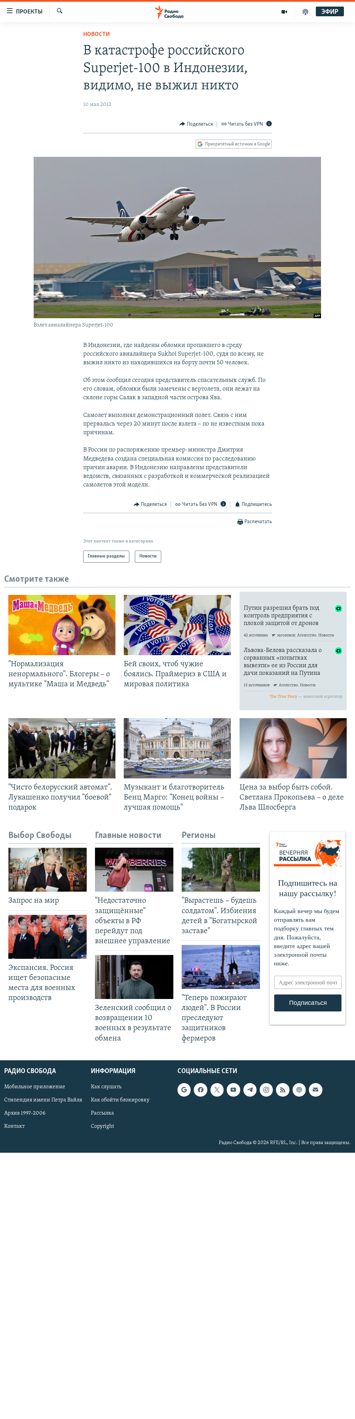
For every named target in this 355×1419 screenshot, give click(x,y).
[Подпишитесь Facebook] (200, 1089)
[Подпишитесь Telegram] (250, 1089)
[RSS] (282, 1089)
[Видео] (284, 12)
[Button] (196, 124)
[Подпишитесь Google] (184, 1089)
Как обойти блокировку (120, 1100)
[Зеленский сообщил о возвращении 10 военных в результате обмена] (134, 977)
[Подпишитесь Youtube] (233, 1089)
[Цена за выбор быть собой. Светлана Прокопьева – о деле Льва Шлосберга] (293, 748)
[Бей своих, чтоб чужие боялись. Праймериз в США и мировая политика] (177, 625)
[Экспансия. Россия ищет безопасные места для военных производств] (47, 937)
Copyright (102, 1126)
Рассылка (102, 1113)
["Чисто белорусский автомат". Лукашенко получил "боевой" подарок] (61, 748)
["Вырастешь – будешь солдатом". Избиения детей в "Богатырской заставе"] (221, 870)
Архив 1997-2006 (24, 1113)
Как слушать (106, 1087)
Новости (96, 35)
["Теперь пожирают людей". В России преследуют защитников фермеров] (221, 967)
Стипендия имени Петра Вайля (43, 1100)
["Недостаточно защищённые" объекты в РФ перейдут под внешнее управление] (134, 870)
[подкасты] (305, 12)
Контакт (14, 1126)
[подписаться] (315, 1089)
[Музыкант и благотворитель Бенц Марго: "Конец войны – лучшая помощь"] (177, 748)
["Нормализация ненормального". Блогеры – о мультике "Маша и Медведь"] (61, 625)
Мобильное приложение (34, 1087)
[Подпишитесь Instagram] (266, 1089)
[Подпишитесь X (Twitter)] (217, 1089)
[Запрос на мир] (47, 870)
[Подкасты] (299, 1089)
